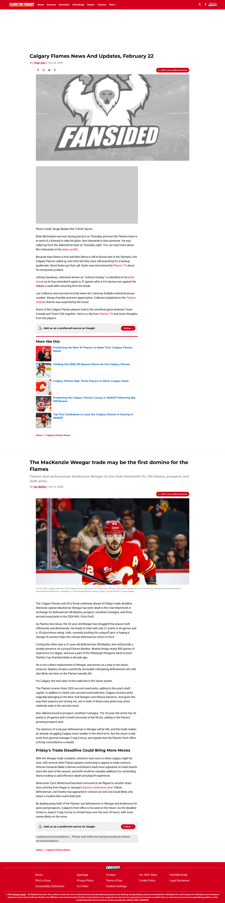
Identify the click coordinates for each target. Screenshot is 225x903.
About (39, 874)
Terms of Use (114, 880)
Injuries (102, 4)
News (41, 4)
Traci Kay (40, 62)
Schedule (64, 4)
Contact (111, 874)
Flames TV (120, 265)
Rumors (51, 4)
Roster (90, 4)
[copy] (55, 70)
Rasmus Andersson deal (98, 787)
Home (39, 435)
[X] (199, 4)
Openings (82, 874)
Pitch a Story (43, 880)
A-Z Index (82, 886)
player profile (70, 249)
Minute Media (19, 894)
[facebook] (205, 4)
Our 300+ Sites (148, 874)
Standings (78, 4)
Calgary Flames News (58, 435)
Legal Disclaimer (179, 880)
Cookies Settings (116, 886)
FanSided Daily (178, 874)
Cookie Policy (147, 880)
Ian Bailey (40, 486)
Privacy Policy (85, 880)
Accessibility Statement (49, 886)
